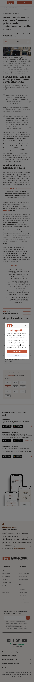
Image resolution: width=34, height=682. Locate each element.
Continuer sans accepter (16, 328)
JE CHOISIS (17, 355)
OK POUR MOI (17, 351)
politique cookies (21, 347)
